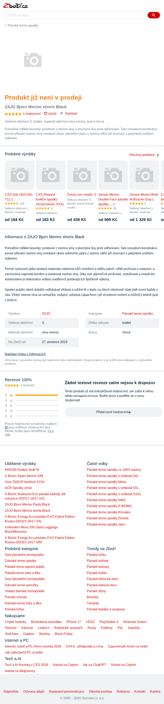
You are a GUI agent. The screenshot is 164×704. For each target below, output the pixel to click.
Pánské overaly (16, 597)
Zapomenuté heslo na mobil (128, 646)
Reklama (123, 691)
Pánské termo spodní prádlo (25, 566)
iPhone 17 (73, 622)
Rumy (92, 628)
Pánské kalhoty (98, 560)
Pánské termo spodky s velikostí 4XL (113, 476)
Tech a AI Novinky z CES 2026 (26, 664)
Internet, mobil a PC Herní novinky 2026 (33, 646)
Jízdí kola (11, 634)
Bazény (44, 634)
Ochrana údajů (33, 691)
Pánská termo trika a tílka (22, 573)
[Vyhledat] (154, 15)
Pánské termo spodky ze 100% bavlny (114, 469)
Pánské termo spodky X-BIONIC (109, 506)
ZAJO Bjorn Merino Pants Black (27, 504)
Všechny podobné (142, 155)
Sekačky (134, 628)
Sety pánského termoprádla (24, 554)
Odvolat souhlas (100, 691)
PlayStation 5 (108, 622)
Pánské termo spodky (23, 25)
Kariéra (155, 691)
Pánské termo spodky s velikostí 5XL (113, 488)
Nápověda (11, 691)
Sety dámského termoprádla (25, 579)
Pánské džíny (96, 591)
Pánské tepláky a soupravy (106, 609)
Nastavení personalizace (66, 691)
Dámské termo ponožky (21, 585)
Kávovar (27, 628)
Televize (11, 628)
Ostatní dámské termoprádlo (25, 591)
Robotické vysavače (68, 628)
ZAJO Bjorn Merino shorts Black (27, 510)
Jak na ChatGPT (94, 664)
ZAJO (46, 313)
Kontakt (139, 691)
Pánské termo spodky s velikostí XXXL (114, 494)
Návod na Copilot (65, 664)
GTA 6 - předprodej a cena (84, 646)
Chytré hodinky (15, 622)
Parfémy (107, 628)
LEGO (90, 622)
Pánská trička (14, 609)
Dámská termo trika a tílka (23, 603)
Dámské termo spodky (20, 560)
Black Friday (64, 634)
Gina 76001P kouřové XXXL (25, 482)
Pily (120, 628)
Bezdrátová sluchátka (46, 622)
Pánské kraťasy (98, 566)
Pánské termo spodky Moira (106, 482)
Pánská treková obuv (102, 585)
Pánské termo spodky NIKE (106, 500)
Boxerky (92, 597)
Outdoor (28, 634)
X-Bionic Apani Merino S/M (24, 476)
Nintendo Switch (135, 622)
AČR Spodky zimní (18, 488)
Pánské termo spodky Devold (107, 518)
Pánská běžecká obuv (102, 579)
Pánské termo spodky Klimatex (109, 512)
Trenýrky (93, 603)
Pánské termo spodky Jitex (106, 524)
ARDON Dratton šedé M (22, 469)
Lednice (43, 628)
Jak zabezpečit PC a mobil (24, 652)
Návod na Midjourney (20, 671)
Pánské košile (97, 573)
